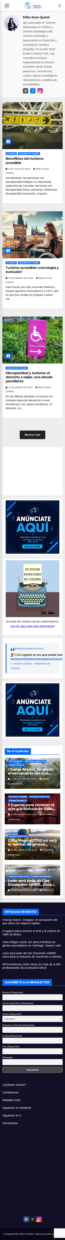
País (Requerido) (10, 1046)
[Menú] (7, 5)
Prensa (46, 890)
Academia (11, 154)
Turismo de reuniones (41, 876)
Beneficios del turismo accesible (25, 160)
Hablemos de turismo (29, 154)
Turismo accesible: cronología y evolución (32, 270)
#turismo (16, 658)
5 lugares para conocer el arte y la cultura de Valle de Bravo (31, 809)
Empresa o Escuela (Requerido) (18, 1025)
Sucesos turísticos (18, 836)
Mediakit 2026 (11, 1100)
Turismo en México (17, 801)
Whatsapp (7, 1057)
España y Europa (16, 765)
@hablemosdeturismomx (29, 648)
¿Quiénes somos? (14, 1084)
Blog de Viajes (15, 761)
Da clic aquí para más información (32, 626)
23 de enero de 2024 (21, 387)
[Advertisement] (35, 470)
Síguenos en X (11, 1115)
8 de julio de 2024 (20, 169)
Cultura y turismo (18, 797)
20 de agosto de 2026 (24, 850)
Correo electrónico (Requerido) (17, 1003)
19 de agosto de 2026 (24, 890)
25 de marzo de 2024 (21, 278)
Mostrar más (32, 434)
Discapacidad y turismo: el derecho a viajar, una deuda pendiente (29, 377)
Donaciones (10, 1123)
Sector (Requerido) (11, 1014)
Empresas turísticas (35, 761)
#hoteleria (29, 658)
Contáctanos (10, 1092)
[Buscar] (59, 5)
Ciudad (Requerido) (12, 1036)
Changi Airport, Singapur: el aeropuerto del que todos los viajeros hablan (31, 773)
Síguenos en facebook (16, 1107)
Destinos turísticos (39, 797)
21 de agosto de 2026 (24, 779)
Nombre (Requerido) (12, 992)
